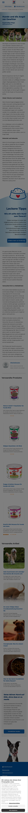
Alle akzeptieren (13, 810)
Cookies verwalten (13, 806)
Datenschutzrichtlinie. (14, 803)
